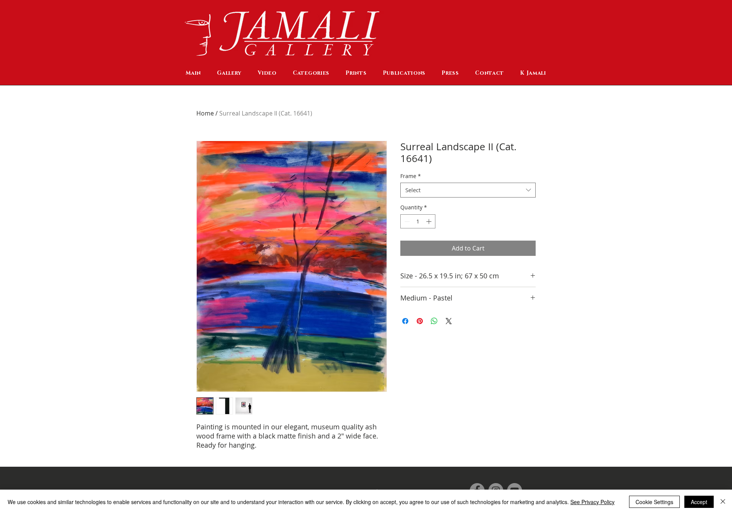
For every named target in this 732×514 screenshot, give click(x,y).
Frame (410, 176)
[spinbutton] (418, 221)
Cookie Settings (654, 502)
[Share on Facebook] (405, 321)
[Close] (722, 502)
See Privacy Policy (592, 502)
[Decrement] (406, 221)
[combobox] (468, 190)
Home (205, 113)
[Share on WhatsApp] (434, 321)
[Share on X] (448, 321)
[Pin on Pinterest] (419, 321)
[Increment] (429, 221)
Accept (699, 502)
